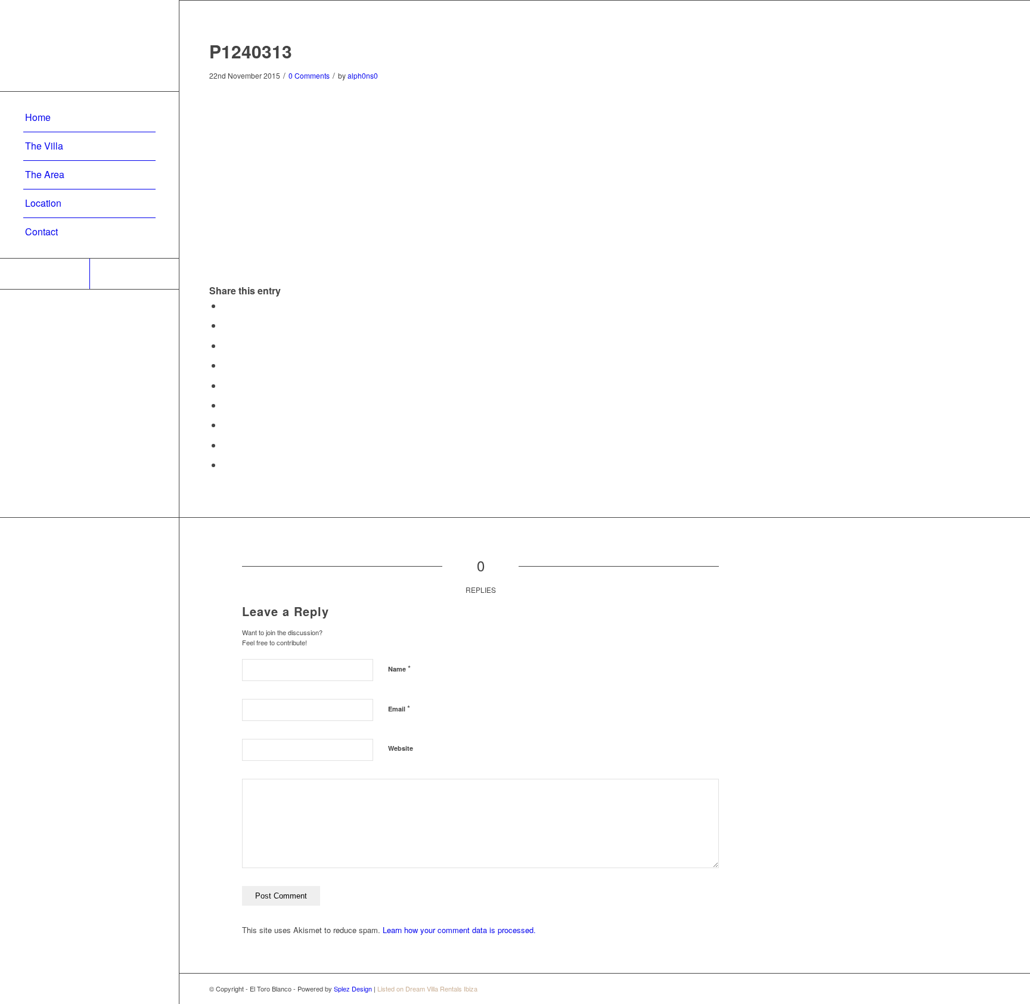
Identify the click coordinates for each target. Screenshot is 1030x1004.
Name (399, 668)
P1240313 (250, 51)
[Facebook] (134, 274)
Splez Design (353, 988)
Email (399, 708)
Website (400, 748)
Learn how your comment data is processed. (459, 929)
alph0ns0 (363, 75)
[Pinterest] (44, 274)
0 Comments (309, 75)
